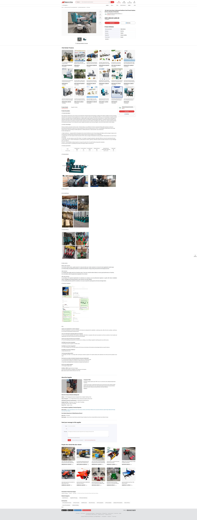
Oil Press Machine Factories (66, 502)
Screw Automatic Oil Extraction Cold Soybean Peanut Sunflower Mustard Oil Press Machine (92, 81)
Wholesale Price (104, 513)
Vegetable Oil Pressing (73, 497)
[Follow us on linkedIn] (134, 510)
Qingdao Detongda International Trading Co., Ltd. (115, 13)
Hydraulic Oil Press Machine (117, 502)
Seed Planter (88, 409)
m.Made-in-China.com (101, 514)
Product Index (116, 513)
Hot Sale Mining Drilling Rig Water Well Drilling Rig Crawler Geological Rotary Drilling (83, 462)
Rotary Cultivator (83, 409)
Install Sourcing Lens (87, 510)
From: (66, 426)
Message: (65, 431)
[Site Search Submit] (112, 2)
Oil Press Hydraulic (108, 502)
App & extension (122, 5)
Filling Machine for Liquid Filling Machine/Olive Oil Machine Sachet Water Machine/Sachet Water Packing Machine (104, 81)
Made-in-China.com (94, 514)
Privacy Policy (114, 516)
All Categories (65, 5)
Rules (135, 5)
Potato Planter (67, 410)
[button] (124, 2)
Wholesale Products (98, 513)
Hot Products (78, 513)
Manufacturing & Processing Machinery (71, 7)
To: (66, 428)
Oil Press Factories (76, 502)
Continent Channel (110, 513)
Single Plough (105, 409)
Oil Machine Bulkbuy (75, 505)
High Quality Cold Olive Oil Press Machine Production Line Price (104, 99)
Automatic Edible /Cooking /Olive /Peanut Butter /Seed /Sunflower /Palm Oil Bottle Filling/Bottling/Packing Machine (79, 81)
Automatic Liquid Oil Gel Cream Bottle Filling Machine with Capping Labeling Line (104, 63)
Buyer (112, 5)
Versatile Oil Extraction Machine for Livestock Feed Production (67, 81)
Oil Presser (88, 7)
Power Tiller (77, 409)
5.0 (123, 108)
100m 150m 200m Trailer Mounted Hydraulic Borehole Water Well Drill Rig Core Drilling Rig (68, 462)
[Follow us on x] (128, 510)
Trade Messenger (78, 510)
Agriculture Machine (99, 409)
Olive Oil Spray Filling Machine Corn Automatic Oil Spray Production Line (116, 99)
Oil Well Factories (84, 502)
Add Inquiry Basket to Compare (82, 43)
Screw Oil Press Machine (66, 505)
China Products (83, 513)
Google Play (70, 510)
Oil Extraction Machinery (83, 497)
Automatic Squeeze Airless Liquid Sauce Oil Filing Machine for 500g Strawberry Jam (129, 63)
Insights (120, 513)
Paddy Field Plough (112, 409)
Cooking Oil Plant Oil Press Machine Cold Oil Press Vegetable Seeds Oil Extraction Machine (117, 81)
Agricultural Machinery (81, 7)
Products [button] (78, 2)
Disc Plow (63, 410)
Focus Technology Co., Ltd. (91, 516)
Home (62, 7)
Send (69, 440)
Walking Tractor (93, 409)
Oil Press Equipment (100, 502)
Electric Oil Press (127, 502)
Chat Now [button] (128, 22)
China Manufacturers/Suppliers (90, 513)
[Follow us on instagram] (130, 510)
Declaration (109, 516)
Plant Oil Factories (92, 502)
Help (117, 5)
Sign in (134, 2)
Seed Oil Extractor (65, 497)
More (62, 507)
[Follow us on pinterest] (133, 510)
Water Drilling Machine (71, 409)
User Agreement (104, 516)
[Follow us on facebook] (127, 510)
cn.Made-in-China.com (108, 514)
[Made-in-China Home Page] (67, 2)
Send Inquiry (112, 22)
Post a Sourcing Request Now (90, 440)
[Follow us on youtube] (131, 510)
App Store (64, 510)
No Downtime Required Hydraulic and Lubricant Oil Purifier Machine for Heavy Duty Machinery (129, 81)
